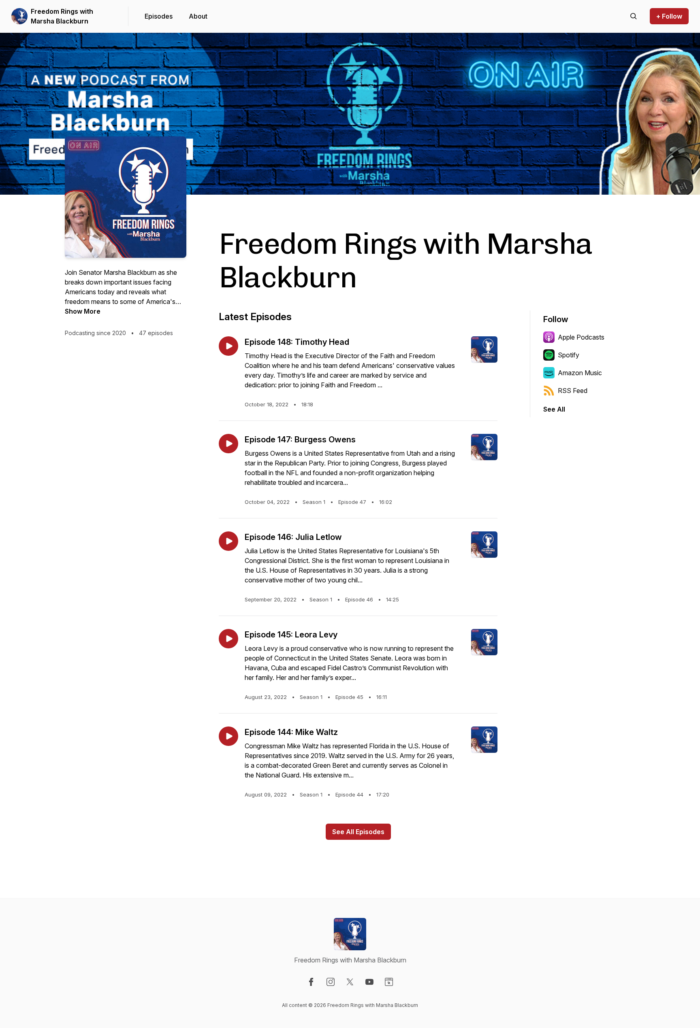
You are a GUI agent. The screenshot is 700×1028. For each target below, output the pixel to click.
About (198, 16)
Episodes (159, 16)
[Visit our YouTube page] (369, 982)
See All (554, 409)
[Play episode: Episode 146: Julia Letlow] (228, 541)
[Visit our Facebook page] (311, 982)
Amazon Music (580, 373)
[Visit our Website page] (389, 982)
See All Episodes (358, 832)
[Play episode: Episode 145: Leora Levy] (228, 638)
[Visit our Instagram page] (331, 982)
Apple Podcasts (581, 337)
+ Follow (669, 16)
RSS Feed (572, 391)
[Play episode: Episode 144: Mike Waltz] (228, 736)
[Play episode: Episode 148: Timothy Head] (228, 346)
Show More (82, 311)
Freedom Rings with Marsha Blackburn (62, 16)
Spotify (568, 355)
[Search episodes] (633, 16)
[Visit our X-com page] (350, 982)
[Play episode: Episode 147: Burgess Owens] (228, 443)
